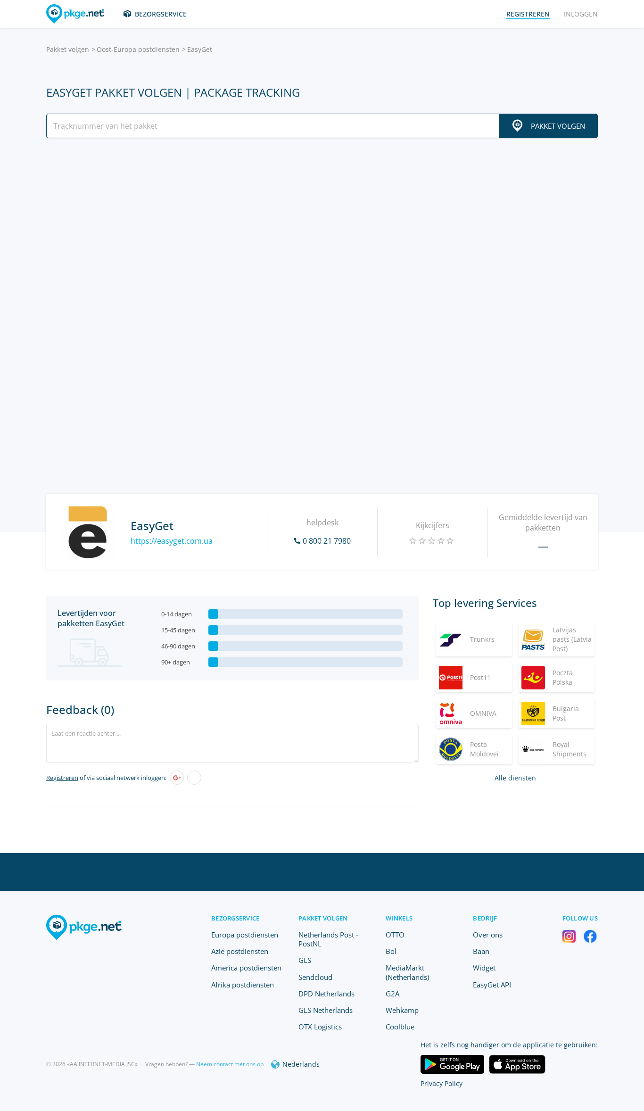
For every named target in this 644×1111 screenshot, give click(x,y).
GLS (304, 960)
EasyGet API (492, 984)
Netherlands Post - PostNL (328, 939)
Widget (484, 967)
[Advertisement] (322, 228)
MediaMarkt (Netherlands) (407, 972)
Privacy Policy (441, 1083)
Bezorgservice (161, 13)
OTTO (395, 934)
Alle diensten (515, 778)
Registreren (62, 777)
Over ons (488, 934)
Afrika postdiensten (242, 984)
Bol (391, 951)
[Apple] (194, 778)
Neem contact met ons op (230, 1064)
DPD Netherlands (326, 993)
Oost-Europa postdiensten (138, 49)
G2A (392, 993)
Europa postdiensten (244, 934)
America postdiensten (246, 967)
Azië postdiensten (239, 951)
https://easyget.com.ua (172, 541)
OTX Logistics (320, 1026)
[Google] (177, 778)
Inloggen (581, 13)
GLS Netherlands (325, 1010)
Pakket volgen (67, 49)
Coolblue (400, 1026)
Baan (481, 951)
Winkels (399, 918)
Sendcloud (315, 977)
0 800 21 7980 (327, 541)
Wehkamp (402, 1010)
